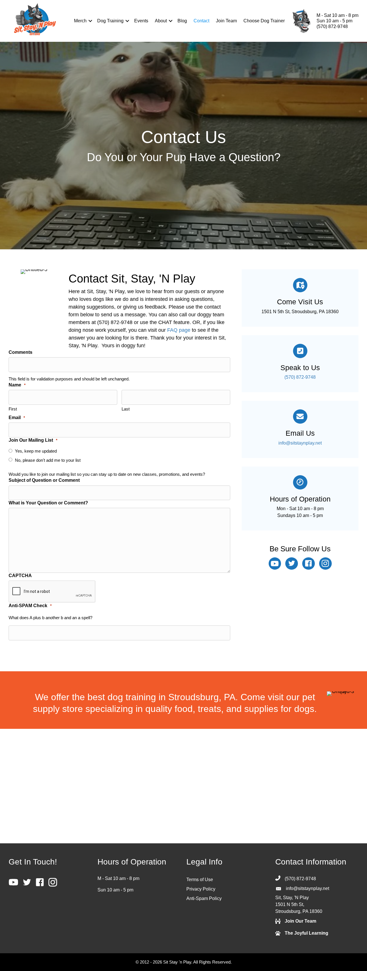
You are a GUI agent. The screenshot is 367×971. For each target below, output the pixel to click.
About (161, 20)
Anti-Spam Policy (204, 898)
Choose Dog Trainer (264, 20)
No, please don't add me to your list (48, 460)
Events (141, 20)
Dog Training (110, 20)
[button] (90, 20)
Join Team (226, 20)
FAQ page (178, 330)
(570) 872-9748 (332, 26)
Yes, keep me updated (36, 451)
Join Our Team (300, 921)
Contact (201, 20)
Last (126, 409)
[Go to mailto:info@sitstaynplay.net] (300, 429)
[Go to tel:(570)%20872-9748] (300, 298)
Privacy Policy (200, 889)
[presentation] (52, 592)
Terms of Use (199, 879)
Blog (182, 20)
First (13, 409)
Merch (80, 20)
